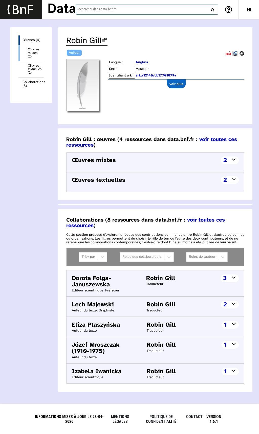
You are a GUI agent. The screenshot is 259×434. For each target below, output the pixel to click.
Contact (194, 416)
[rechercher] (211, 8)
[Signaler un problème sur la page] (104, 41)
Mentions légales (120, 419)
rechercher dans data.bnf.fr (96, 9)
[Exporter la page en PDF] (228, 55)
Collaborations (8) (33, 84)
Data (61, 9)
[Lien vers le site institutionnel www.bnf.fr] (21, 9)
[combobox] (147, 10)
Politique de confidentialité (161, 419)
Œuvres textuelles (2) (34, 69)
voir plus (176, 84)
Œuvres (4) (31, 40)
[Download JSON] (241, 55)
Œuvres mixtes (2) (33, 53)
